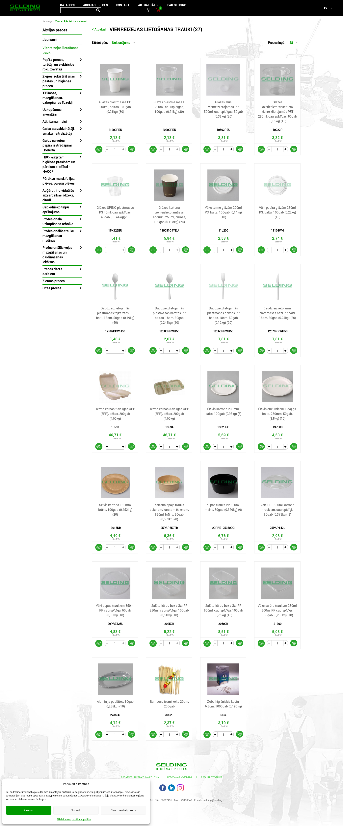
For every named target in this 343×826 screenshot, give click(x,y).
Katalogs (67, 5)
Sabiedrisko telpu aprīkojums (55, 209)
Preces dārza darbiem (52, 271)
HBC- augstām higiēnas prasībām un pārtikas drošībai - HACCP (58, 164)
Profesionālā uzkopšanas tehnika (57, 221)
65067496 (166, 800)
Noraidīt (76, 810)
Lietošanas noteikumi (179, 777)
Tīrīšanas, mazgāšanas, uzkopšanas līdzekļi (57, 98)
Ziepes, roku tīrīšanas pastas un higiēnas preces (58, 81)
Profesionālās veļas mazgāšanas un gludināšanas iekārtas (57, 254)
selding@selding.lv (214, 800)
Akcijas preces (95, 5)
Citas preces (51, 288)
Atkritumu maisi (54, 121)
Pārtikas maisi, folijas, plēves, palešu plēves (58, 181)
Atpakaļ (100, 29)
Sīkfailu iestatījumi (212, 777)
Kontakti (123, 5)
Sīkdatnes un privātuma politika (74, 819)
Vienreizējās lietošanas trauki (60, 50)
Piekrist (28, 810)
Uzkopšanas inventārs (52, 112)
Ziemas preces (53, 281)
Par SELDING (176, 5)
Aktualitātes (148, 5)
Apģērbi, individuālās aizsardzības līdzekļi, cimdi (58, 195)
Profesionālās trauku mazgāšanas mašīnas (58, 236)
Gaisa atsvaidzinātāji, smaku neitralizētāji (58, 131)
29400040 (186, 800)
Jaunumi (49, 39)
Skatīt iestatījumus (123, 810)
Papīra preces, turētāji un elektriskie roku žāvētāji (58, 64)
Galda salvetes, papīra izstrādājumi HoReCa (57, 145)
